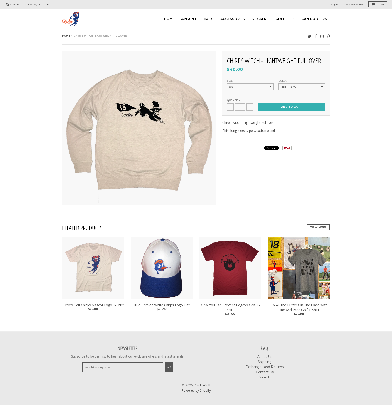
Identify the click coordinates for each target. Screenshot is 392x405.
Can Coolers (314, 19)
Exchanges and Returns (265, 367)
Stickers (260, 19)
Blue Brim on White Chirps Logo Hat (162, 305)
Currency (31, 4)
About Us (264, 357)
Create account (354, 4)
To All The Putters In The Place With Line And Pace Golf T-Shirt (299, 307)
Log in (334, 4)
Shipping (265, 362)
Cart (380, 4)
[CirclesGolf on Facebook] (316, 36)
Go (169, 366)
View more (318, 227)
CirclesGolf (202, 385)
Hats (208, 19)
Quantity (233, 100)
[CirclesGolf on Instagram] (322, 36)
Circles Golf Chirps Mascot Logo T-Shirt (93, 305)
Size (230, 81)
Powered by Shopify (196, 390)
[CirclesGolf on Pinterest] (328, 36)
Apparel (189, 19)
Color (282, 81)
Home (169, 19)
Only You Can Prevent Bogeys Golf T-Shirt (230, 307)
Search (264, 377)
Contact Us (265, 372)
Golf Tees (285, 19)
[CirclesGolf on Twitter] (309, 36)
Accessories (232, 19)
